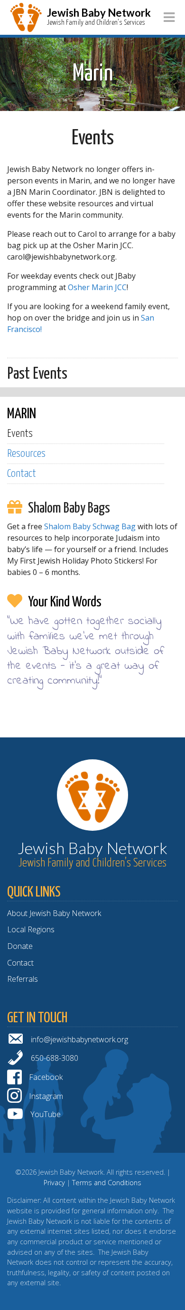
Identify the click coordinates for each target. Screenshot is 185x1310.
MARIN (21, 414)
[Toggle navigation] (169, 17)
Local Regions (31, 929)
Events (20, 433)
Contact (21, 473)
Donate (20, 946)
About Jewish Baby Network (54, 913)
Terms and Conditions (106, 1182)
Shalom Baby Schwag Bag (90, 526)
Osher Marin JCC (97, 287)
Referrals (22, 979)
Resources (26, 453)
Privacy (54, 1182)
